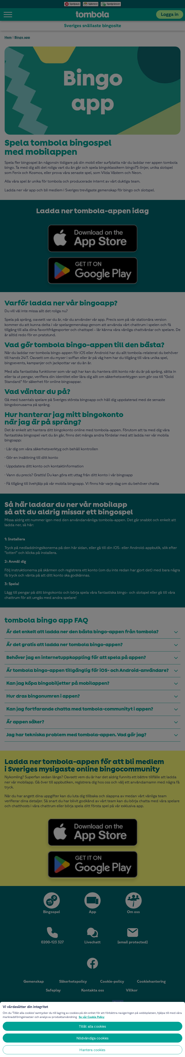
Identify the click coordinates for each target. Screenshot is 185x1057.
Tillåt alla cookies (92, 1026)
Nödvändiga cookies (92, 1038)
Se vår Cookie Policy (91, 1017)
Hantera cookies (92, 1050)
